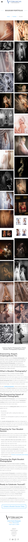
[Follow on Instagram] (15, 539)
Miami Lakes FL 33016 (14, 524)
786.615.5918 (15, 522)
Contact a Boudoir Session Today (14, 506)
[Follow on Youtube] (12, 539)
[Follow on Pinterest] (18, 539)
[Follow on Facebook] (10, 539)
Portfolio (14, 16)
